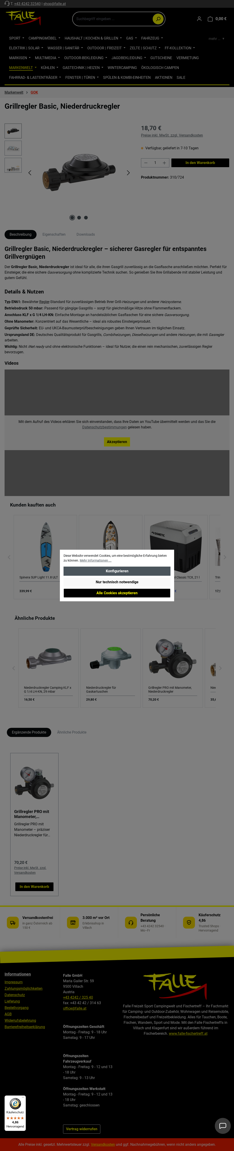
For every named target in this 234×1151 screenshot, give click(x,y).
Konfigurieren (117, 571)
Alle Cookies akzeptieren (117, 593)
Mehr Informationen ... (96, 560)
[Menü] (23, 1098)
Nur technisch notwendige (117, 582)
